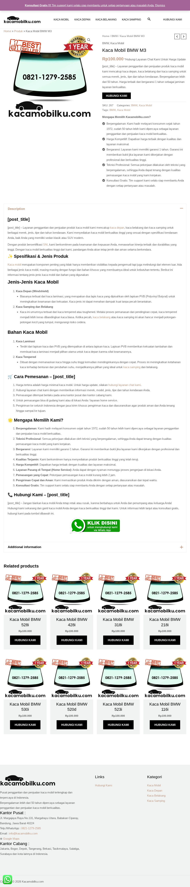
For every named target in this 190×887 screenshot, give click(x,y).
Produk (18, 31)
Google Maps (11, 838)
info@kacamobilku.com (23, 833)
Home (7, 31)
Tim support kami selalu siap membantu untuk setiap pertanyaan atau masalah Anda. (89, 5)
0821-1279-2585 (31, 828)
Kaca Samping (156, 800)
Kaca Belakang (156, 795)
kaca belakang (101, 317)
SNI (45, 244)
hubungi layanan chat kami (124, 384)
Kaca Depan (154, 790)
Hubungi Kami (116, 95)
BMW (115, 36)
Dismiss (160, 5)
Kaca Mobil (117, 43)
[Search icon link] (149, 20)
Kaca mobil (14, 264)
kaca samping (131, 367)
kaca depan (117, 227)
